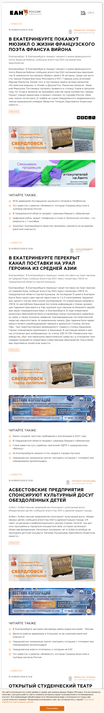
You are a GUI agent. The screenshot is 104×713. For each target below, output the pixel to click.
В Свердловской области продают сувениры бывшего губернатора (51, 214)
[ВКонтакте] (78, 117)
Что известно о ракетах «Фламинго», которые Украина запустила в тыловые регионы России (51, 207)
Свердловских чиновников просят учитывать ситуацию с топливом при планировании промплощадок (53, 459)
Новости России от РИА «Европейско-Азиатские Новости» (19, 12)
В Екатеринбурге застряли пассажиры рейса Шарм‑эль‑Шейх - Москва (53, 629)
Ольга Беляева (84, 249)
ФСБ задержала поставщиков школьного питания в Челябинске (49, 201)
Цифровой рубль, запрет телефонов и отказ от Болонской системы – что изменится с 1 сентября (54, 220)
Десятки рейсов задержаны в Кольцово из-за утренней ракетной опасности (50, 635)
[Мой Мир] (90, 117)
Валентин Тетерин (84, 30)
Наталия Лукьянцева (83, 481)
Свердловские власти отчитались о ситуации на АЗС (43, 650)
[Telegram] (86, 117)
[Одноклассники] (82, 117)
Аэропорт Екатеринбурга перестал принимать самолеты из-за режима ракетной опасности (53, 227)
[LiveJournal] (93, 117)
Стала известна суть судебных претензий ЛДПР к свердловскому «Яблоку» (50, 447)
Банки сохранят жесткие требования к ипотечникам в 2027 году (49, 436)
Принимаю (52, 708)
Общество (14, 111)
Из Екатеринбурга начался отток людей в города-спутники (46, 453)
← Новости (15, 24)
